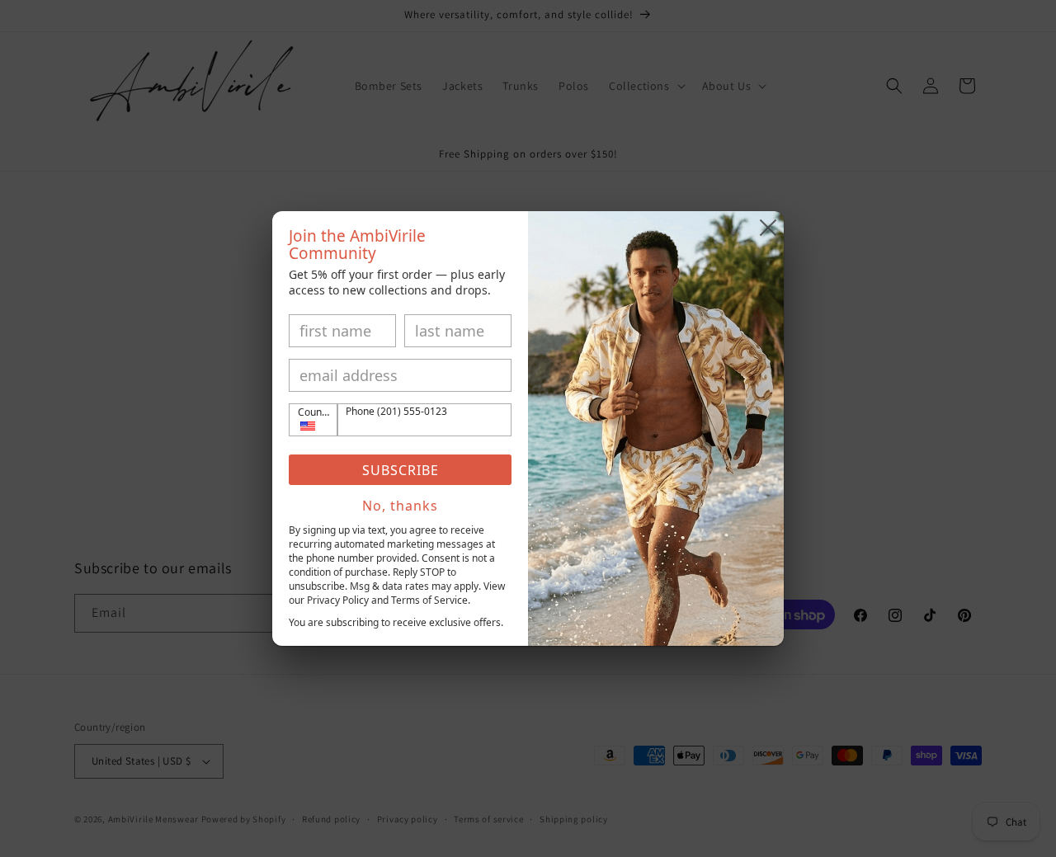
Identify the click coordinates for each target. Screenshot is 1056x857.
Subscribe (400, 470)
